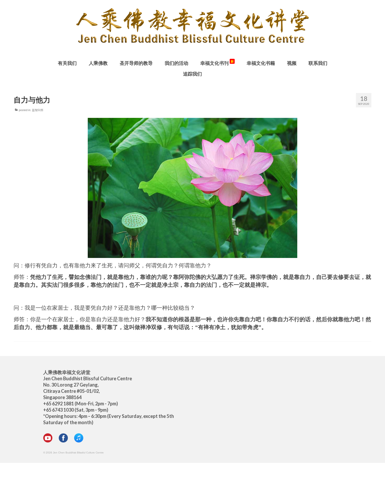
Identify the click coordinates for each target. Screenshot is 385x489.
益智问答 (37, 110)
